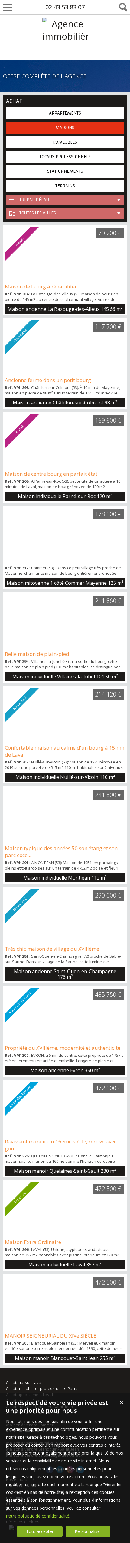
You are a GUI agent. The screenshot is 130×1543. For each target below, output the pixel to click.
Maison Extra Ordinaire (33, 1242)
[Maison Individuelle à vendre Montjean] (65, 815)
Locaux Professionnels (65, 156)
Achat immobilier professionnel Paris (41, 1388)
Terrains (65, 185)
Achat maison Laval (24, 1382)
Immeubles (65, 142)
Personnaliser (88, 1531)
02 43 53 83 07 (65, 7)
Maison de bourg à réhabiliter (41, 286)
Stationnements (65, 171)
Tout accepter (40, 1531)
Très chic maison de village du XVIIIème (52, 948)
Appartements (65, 113)
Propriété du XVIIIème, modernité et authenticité (62, 1047)
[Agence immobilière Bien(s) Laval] (65, 61)
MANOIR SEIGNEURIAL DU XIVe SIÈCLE (50, 1335)
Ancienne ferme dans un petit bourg (48, 380)
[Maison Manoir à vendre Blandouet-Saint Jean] (65, 1303)
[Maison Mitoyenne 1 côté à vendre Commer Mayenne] (65, 534)
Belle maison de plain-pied (37, 653)
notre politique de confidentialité (37, 1516)
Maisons (65, 127)
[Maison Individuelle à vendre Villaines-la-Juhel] (65, 621)
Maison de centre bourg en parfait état (51, 473)
